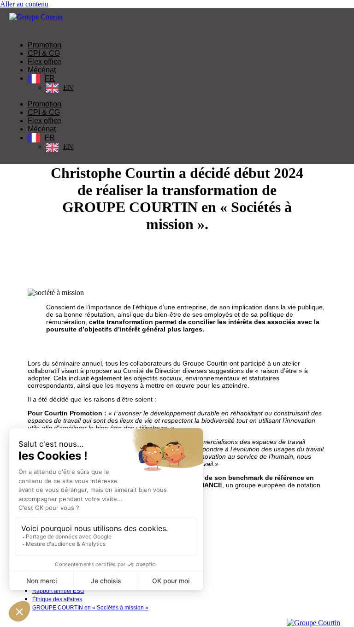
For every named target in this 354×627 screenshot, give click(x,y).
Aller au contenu (24, 4)
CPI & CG (44, 53)
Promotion (44, 45)
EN (68, 87)
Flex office (44, 61)
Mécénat (42, 70)
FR (50, 78)
